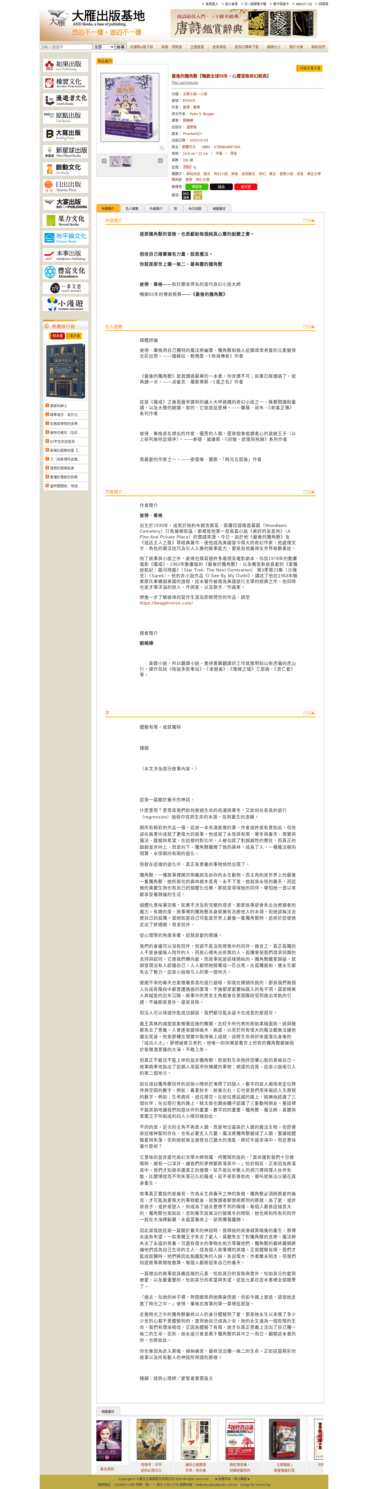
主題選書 (197, 47)
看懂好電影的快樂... (65, 477)
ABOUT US (304, 4)
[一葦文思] (66, 293)
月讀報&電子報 (141, 47)
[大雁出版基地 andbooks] (105, 37)
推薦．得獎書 (171, 47)
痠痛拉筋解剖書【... (65, 451)
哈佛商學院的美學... (65, 424)
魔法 (207, 174)
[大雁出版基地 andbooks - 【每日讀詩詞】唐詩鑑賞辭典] (243, 37)
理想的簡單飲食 (62, 468)
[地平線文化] (66, 244)
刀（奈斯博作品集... (65, 459)
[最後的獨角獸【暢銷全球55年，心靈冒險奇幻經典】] (162, 149)
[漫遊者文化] (66, 106)
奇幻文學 (203, 180)
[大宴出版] (66, 209)
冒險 (188, 180)
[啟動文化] (66, 175)
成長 (300, 174)
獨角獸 (177, 180)
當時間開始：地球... (65, 486)
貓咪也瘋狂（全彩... (65, 433)
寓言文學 (314, 174)
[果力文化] (66, 227)
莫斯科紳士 (58, 406)
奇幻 (262, 174)
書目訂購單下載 (247, 47)
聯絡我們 (318, 47)
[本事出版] (66, 261)
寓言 (272, 174)
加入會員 (231, 4)
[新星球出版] (66, 158)
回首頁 (323, 4)
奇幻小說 (221, 174)
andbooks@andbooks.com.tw (216, 1484)
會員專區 (219, 47)
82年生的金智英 (62, 442)
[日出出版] (66, 192)
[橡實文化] (66, 89)
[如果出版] (66, 71)
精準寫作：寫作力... (65, 415)
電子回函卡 (281, 4)
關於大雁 (296, 47)
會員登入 (212, 4)
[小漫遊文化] (66, 310)
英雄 (234, 174)
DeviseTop (263, 1484)
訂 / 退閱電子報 (255, 4)
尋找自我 (193, 174)
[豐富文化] (66, 278)
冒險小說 (286, 174)
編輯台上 (274, 47)
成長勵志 (248, 174)
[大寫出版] (66, 140)
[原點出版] (66, 123)
